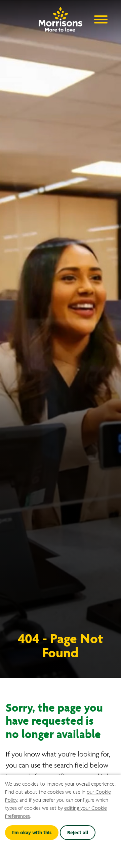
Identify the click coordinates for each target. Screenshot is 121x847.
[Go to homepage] (60, 18)
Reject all (77, 832)
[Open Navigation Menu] (101, 18)
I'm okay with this (31, 832)
